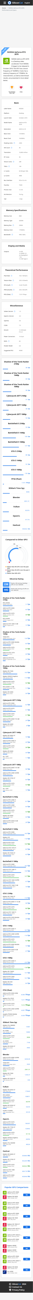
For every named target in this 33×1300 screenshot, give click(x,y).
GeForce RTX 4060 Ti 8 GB (11, 719)
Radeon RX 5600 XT (9, 1078)
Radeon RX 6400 (8, 692)
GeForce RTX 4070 (8, 708)
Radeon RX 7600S (8, 971)
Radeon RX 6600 (8, 751)
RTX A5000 (6, 603)
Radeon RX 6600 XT (9, 1154)
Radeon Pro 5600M (9, 1143)
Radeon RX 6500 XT (9, 1046)
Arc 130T (6, 756)
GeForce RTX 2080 (8, 805)
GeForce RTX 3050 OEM (10, 993)
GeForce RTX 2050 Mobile (11, 917)
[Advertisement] (16, 28)
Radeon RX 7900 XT (9, 896)
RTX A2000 (6, 618)
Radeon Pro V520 (8, 998)
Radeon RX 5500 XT (9, 853)
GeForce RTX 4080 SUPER (11, 1057)
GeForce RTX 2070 (8, 613)
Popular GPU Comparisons (16, 1187)
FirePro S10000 (8, 1110)
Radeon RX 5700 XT (9, 778)
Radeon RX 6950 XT (9, 1090)
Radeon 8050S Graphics (10, 1138)
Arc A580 (6, 1030)
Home (4, 8)
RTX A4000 (6, 1095)
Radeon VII (6, 837)
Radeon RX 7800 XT (13, 1224)
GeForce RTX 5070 (8, 1122)
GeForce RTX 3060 (8, 1175)
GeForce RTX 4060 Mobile (11, 944)
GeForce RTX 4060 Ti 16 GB (11, 902)
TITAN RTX (6, 637)
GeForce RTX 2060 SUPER (11, 1009)
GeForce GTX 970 (8, 658)
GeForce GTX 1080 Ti (9, 869)
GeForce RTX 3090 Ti (9, 929)
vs (27, 1195)
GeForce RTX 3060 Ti (9, 741)
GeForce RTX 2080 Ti (9, 800)
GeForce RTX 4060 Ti (13, 1261)
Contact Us (17, 1287)
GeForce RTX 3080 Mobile (11, 642)
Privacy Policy (18, 1290)
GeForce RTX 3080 (8, 703)
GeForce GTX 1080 (9, 1170)
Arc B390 (6, 1041)
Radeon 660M (11, 1250)
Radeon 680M (11, 1245)
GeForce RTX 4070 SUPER (15, 1228)
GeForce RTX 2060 (8, 976)
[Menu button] (5, 3)
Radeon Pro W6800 (9, 1025)
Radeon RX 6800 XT (9, 735)
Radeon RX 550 (7, 982)
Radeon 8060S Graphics (10, 676)
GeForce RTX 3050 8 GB (10, 821)
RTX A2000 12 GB (8, 687)
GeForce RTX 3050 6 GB (14, 1235)
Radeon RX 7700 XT (9, 1127)
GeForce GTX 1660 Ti (9, 912)
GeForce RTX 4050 (13, 1203)
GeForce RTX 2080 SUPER (11, 773)
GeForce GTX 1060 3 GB (10, 624)
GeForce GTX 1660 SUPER (11, 880)
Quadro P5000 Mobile (10, 1014)
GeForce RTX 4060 (8, 608)
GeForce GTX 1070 (9, 652)
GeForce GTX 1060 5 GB (10, 885)
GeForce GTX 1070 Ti (9, 848)
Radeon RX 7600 (8, 671)
